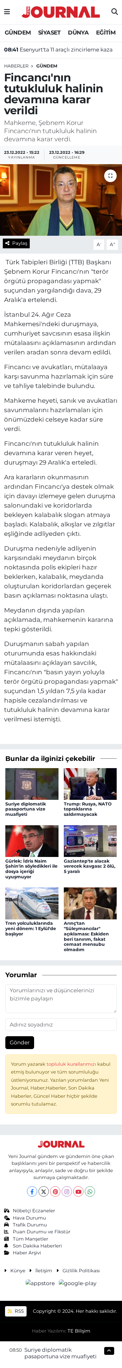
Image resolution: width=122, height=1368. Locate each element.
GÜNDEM (18, 32)
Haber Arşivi (27, 1253)
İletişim (43, 1271)
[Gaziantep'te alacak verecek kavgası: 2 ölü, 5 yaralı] (90, 840)
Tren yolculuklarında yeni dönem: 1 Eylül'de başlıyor (30, 928)
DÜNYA (78, 32)
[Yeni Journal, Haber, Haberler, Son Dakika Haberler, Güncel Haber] (61, 11)
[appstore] (41, 1284)
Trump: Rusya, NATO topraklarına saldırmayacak (88, 809)
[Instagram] (67, 1191)
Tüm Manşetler (30, 1239)
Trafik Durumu (30, 1225)
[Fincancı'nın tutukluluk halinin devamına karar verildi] (61, 200)
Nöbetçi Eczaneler (34, 1211)
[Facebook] (32, 1191)
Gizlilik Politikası (81, 1271)
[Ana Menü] (7, 12)
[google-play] (78, 1284)
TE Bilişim (79, 1331)
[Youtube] (78, 1191)
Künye (17, 1271)
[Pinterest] (55, 1191)
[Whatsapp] (90, 1191)
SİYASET (49, 32)
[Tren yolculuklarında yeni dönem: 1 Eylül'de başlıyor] (31, 903)
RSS (18, 1311)
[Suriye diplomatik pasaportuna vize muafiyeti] (31, 783)
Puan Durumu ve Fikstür (41, 1232)
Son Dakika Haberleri (37, 1246)
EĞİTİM (105, 32)
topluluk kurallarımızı (72, 1064)
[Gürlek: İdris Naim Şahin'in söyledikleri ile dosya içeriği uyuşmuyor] (31, 840)
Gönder (20, 1042)
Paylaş (19, 243)
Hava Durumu (29, 1218)
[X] (43, 1191)
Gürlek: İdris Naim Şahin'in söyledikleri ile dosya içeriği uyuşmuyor (31, 869)
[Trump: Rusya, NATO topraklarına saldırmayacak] (90, 783)
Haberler (16, 66)
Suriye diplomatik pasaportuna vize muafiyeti (25, 809)
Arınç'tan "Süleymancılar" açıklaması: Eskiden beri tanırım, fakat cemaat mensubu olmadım (86, 936)
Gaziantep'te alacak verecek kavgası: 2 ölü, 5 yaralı (89, 866)
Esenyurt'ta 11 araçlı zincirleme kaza (58, 49)
